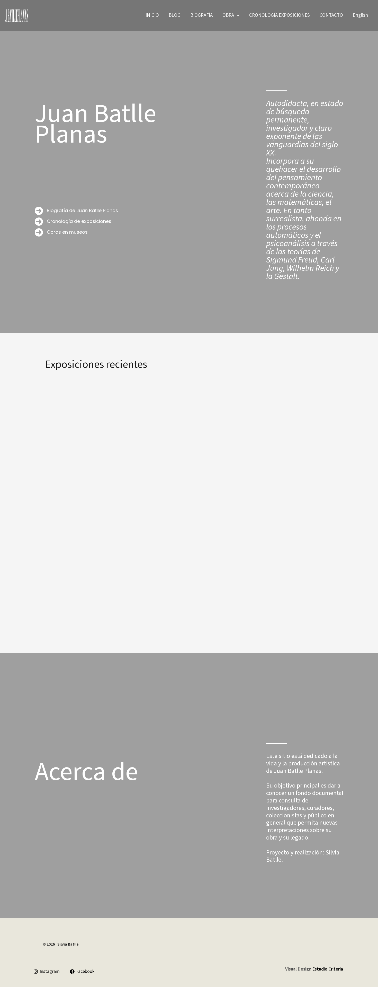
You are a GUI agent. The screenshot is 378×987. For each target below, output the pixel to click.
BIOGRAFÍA (201, 15)
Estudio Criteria (327, 969)
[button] (236, 15)
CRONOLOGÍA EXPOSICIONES (279, 15)
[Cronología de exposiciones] (73, 221)
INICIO (152, 15)
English (360, 15)
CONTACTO (331, 15)
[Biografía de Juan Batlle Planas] (76, 211)
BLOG (175, 15)
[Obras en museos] (61, 232)
